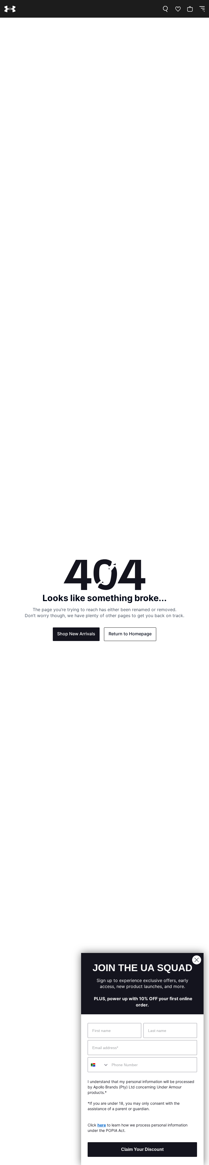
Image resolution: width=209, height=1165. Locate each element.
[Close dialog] (196, 960)
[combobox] (98, 1064)
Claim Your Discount (142, 1149)
